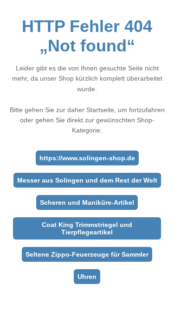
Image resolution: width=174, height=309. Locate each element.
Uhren (87, 276)
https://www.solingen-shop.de (87, 158)
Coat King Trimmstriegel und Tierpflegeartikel (87, 228)
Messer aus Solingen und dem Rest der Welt (87, 180)
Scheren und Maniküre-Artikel (87, 202)
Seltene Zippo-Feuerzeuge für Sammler (87, 254)
